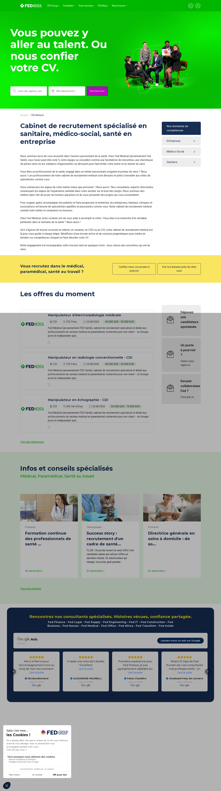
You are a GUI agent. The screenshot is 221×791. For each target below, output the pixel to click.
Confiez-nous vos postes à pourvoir (134, 268)
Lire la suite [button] (184, 672)
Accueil (24, 115)
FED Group (52, 5)
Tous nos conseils (30, 588)
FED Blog (102, 5)
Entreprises (173, 140)
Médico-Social (175, 151)
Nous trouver (118, 5)
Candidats (68, 5)
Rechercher (97, 90)
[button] (207, 671)
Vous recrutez (85, 5)
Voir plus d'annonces (32, 442)
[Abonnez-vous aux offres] (191, 6)
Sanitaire (172, 162)
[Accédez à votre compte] (198, 6)
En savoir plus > (34, 570)
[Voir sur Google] (184, 685)
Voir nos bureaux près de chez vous (179, 268)
